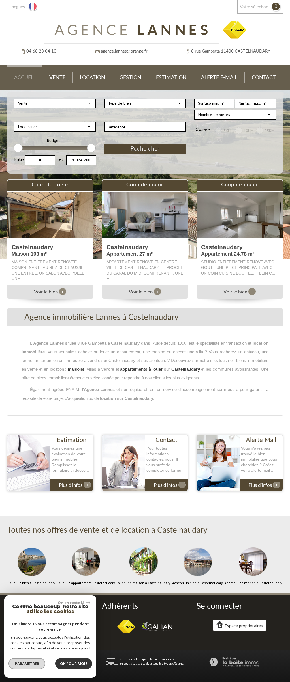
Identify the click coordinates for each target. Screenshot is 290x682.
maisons (76, 369)
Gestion (130, 77)
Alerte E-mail (219, 77)
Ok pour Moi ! (73, 663)
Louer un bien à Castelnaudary (31, 583)
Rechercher (145, 149)
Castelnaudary (185, 369)
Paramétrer (27, 663)
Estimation (171, 77)
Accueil (24, 77)
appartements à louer (141, 369)
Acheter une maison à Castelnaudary (253, 583)
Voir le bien (49, 292)
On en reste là (71, 602)
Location (92, 77)
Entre (19, 159)
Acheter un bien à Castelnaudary (197, 583)
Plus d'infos (74, 485)
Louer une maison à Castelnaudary (143, 583)
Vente (57, 77)
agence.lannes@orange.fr (124, 51)
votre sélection (254, 7)
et (61, 159)
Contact (264, 77)
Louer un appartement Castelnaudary (86, 583)
